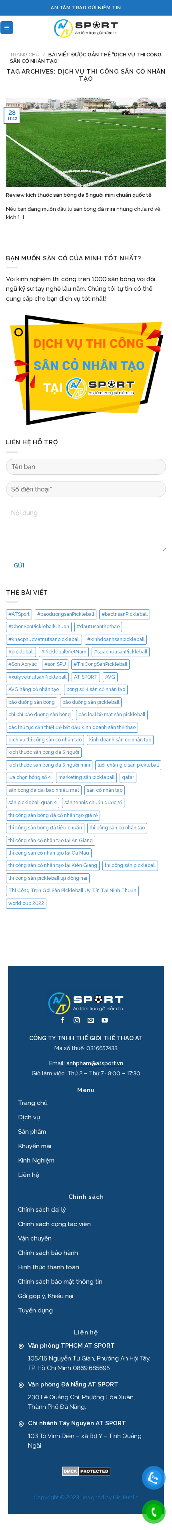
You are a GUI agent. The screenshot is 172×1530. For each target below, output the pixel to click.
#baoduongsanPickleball (65, 614)
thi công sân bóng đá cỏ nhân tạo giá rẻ (53, 815)
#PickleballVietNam (63, 652)
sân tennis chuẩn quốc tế (93, 802)
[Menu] (6, 27)
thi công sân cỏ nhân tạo (117, 828)
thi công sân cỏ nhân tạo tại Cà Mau (48, 853)
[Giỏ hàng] (167, 27)
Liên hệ (28, 1174)
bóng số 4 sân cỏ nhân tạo (95, 689)
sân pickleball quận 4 (32, 802)
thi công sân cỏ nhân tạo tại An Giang (50, 840)
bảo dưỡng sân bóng (31, 702)
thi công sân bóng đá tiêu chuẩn (45, 828)
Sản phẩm (32, 1131)
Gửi (19, 565)
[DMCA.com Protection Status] (86, 1470)
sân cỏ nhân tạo (104, 790)
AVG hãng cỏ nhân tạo (33, 689)
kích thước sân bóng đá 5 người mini (49, 765)
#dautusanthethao (98, 626)
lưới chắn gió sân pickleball (128, 765)
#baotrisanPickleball (125, 614)
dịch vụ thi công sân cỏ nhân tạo (45, 740)
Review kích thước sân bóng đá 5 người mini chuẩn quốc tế (79, 195)
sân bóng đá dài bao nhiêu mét (43, 790)
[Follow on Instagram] (77, 1020)
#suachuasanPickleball (120, 652)
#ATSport (19, 614)
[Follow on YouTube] (105, 1020)
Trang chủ (25, 55)
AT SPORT (86, 677)
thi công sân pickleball (130, 865)
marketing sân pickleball (86, 777)
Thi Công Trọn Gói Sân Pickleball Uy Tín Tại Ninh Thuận (72, 890)
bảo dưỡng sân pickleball (90, 702)
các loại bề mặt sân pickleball (111, 714)
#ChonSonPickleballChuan (38, 626)
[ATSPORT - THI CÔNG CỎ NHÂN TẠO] (86, 27)
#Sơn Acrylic (22, 664)
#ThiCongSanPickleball (100, 664)
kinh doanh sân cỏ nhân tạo (120, 740)
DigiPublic (125, 1497)
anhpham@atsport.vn (94, 1063)
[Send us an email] (91, 1020)
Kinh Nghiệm (36, 1160)
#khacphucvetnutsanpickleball (44, 639)
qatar (128, 777)
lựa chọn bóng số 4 (29, 777)
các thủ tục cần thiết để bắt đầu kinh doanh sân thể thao (72, 727)
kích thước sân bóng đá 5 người (43, 752)
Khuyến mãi (34, 1146)
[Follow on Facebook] (63, 1020)
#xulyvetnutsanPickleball (37, 677)
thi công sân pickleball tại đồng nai (47, 878)
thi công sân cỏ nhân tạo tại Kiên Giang (52, 865)
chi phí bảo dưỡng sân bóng (39, 714)
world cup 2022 (26, 903)
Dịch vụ (29, 1117)
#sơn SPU (55, 664)
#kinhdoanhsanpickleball (115, 639)
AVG (110, 677)
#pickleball (21, 652)
